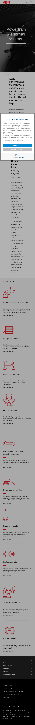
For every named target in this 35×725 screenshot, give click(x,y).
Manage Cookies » (17, 149)
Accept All (17, 145)
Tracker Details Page (21, 155)
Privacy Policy (11, 155)
